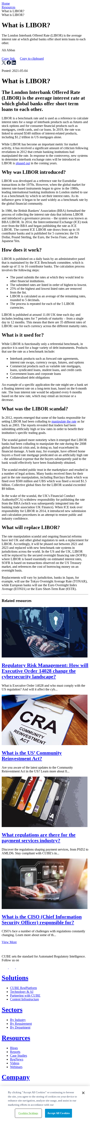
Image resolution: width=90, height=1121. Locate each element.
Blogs (14, 1048)
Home (6, 3)
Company (16, 1077)
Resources (8, 7)
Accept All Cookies (58, 1113)
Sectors (12, 1009)
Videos (14, 1063)
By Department (20, 1027)
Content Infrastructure (24, 999)
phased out (23, 163)
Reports (15, 1052)
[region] (45, 1103)
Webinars (16, 1067)
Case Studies (18, 1055)
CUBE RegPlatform (23, 988)
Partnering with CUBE (25, 995)
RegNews (16, 1059)
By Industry (18, 1020)
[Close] (83, 1092)
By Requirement (21, 1023)
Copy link (23, 58)
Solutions (15, 977)
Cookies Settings (28, 1113)
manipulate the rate (63, 421)
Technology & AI (21, 991)
